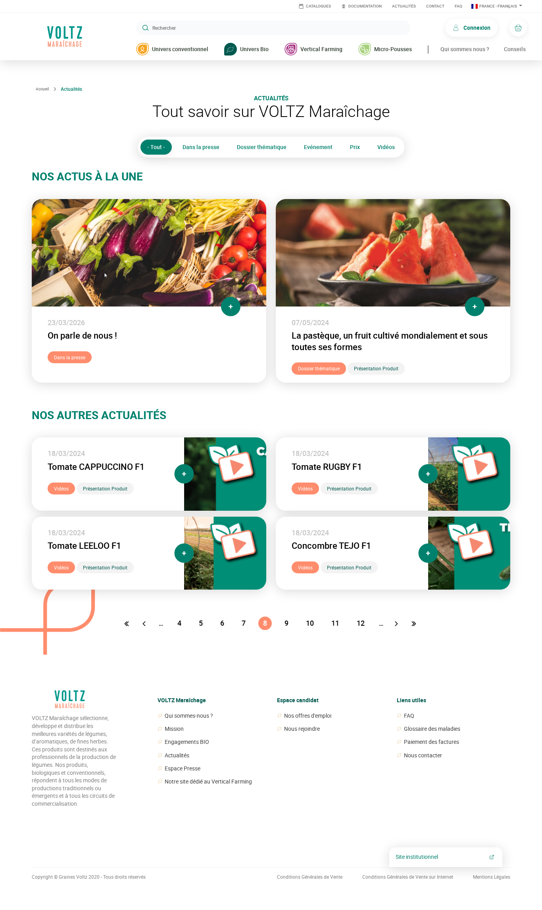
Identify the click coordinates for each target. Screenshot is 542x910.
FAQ (458, 6)
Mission (174, 728)
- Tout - (156, 147)
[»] (414, 623)
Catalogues (318, 6)
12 (361, 623)
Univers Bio (254, 49)
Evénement (318, 147)
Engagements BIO (187, 741)
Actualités (404, 6)
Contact (435, 6)
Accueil (42, 89)
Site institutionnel (417, 856)
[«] (127, 623)
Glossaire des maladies (432, 728)
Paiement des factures (431, 741)
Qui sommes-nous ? (189, 715)
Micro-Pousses (393, 49)
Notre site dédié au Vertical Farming (208, 781)
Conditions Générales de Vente (309, 877)
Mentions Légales (491, 877)
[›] (397, 623)
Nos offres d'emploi (307, 715)
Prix (355, 147)
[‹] (144, 623)
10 (310, 623)
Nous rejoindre (302, 728)
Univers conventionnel (180, 49)
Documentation (365, 6)
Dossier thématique (261, 147)
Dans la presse (201, 147)
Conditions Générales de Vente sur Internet (407, 877)
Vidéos (386, 147)
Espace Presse (182, 768)
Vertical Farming (321, 49)
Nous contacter (423, 755)
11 (335, 623)
